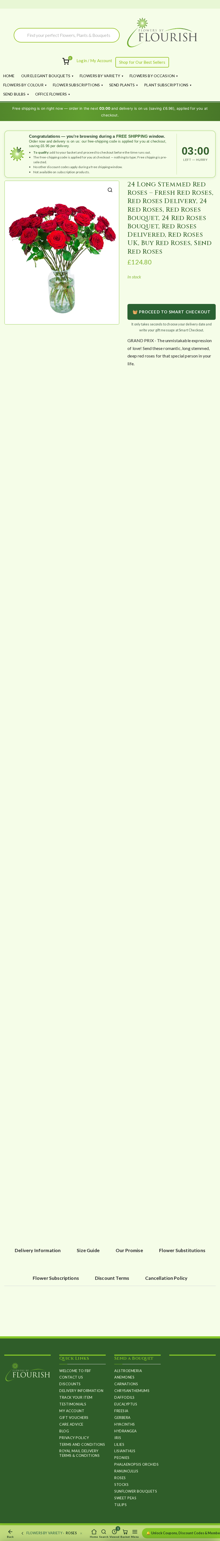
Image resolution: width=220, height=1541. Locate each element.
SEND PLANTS (122, 85)
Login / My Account (94, 60)
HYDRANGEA (125, 1431)
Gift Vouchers (74, 1417)
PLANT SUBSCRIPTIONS (166, 85)
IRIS (117, 1438)
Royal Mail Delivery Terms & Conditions (79, 1453)
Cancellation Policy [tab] (166, 1278)
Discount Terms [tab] (112, 1278)
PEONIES (122, 1457)
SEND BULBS (14, 94)
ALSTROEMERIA (128, 1371)
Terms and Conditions (82, 1444)
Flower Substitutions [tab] (182, 1250)
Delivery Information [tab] (38, 1250)
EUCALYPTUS (125, 1404)
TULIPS (120, 1505)
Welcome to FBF (75, 1371)
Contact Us (71, 1377)
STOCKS (121, 1484)
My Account (71, 1411)
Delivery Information (81, 1390)
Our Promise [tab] (129, 1250)
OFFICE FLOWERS (51, 94)
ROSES (120, 1478)
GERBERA (122, 1417)
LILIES (119, 1444)
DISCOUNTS (70, 1384)
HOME (9, 75)
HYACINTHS (124, 1424)
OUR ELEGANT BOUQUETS (45, 75)
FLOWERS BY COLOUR (23, 85)
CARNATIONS (126, 1384)
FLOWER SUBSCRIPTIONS (76, 85)
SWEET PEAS (125, 1498)
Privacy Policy (74, 1438)
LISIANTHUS (124, 1451)
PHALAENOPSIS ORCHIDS (136, 1464)
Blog (64, 1431)
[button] (110, 190)
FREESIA (121, 1411)
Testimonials (72, 1404)
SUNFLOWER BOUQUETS (135, 1491)
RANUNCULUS (126, 1471)
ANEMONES (124, 1377)
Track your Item (76, 1397)
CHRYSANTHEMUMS (131, 1390)
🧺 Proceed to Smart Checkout (172, 311)
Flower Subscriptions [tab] (56, 1278)
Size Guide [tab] (88, 1250)
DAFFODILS (124, 1397)
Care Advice (71, 1424)
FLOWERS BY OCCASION (152, 75)
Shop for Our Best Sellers (142, 62)
